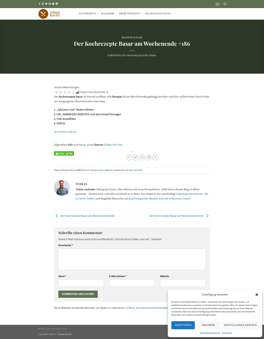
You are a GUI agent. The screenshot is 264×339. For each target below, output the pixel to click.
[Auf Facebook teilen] (129, 157)
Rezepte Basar (132, 37)
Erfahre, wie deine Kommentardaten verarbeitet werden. (160, 308)
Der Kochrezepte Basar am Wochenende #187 (176, 216)
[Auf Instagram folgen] (43, 4)
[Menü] (217, 4)
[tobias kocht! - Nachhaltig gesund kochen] (56, 14)
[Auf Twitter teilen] (136, 157)
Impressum (227, 332)
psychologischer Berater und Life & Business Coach (159, 199)
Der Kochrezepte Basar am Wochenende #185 (87, 216)
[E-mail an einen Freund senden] (142, 157)
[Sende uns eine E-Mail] (50, 4)
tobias (152, 55)
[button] (257, 295)
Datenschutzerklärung (210, 332)
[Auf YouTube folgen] (57, 4)
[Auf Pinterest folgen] (53, 4)
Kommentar (65, 245)
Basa (81, 145)
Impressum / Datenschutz (52, 328)
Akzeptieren (183, 325)
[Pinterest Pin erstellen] (149, 157)
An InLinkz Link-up (65, 132)
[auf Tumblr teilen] (155, 157)
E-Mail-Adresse (118, 276)
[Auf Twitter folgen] (46, 4)
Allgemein (107, 13)
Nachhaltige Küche (157, 13)
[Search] (225, 3)
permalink (138, 170)
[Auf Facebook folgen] (39, 4)
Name (62, 276)
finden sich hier (113, 145)
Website (164, 276)
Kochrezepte (87, 13)
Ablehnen (208, 325)
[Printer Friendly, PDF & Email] (64, 153)
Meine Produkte (129, 13)
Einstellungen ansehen (240, 325)
